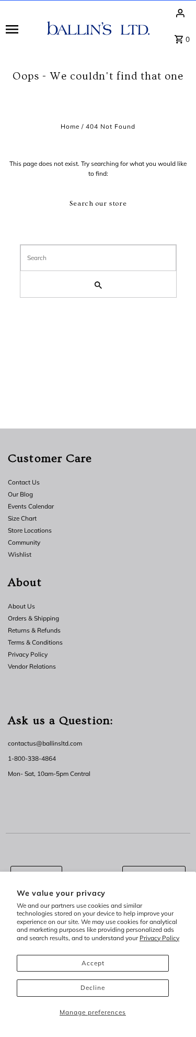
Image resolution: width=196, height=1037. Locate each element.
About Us (21, 606)
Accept (93, 963)
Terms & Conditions (35, 642)
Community (24, 542)
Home (70, 126)
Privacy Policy (159, 938)
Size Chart (22, 518)
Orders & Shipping (33, 618)
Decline (92, 987)
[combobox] (98, 258)
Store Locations (30, 530)
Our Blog (20, 494)
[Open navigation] (22, 29)
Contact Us (24, 482)
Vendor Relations (32, 666)
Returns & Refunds (34, 630)
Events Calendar (31, 506)
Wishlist (19, 554)
